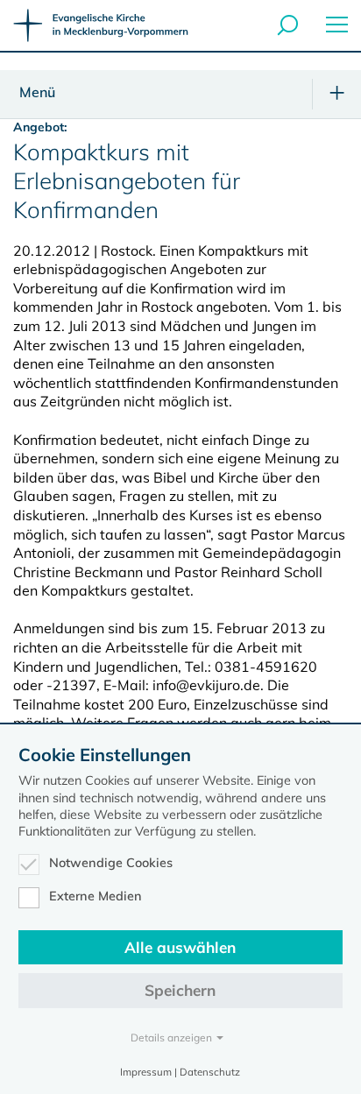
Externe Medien (95, 896)
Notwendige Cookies (111, 863)
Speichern (180, 990)
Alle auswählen (180, 947)
